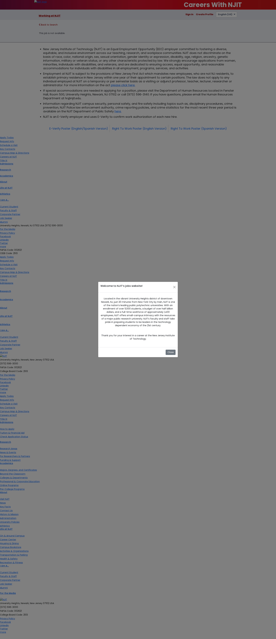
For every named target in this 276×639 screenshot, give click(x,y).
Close (171, 352)
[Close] (174, 287)
